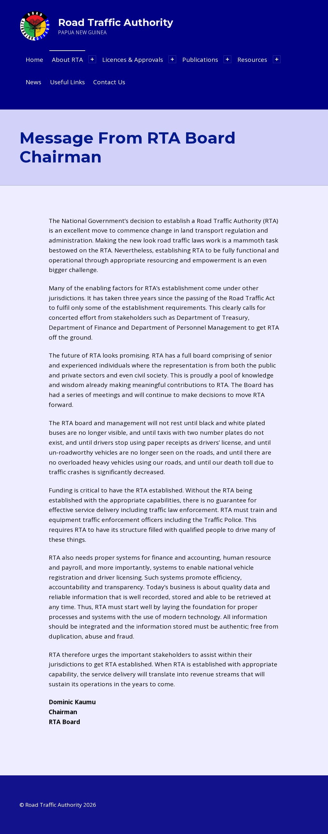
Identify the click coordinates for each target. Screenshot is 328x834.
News (33, 82)
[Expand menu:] (92, 59)
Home (34, 59)
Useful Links (67, 82)
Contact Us (109, 82)
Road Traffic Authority (115, 22)
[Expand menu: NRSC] (227, 59)
